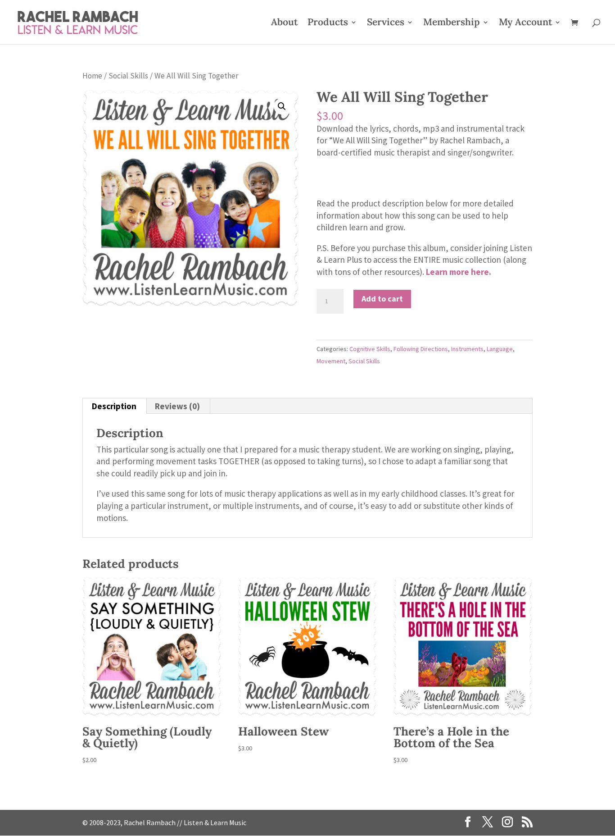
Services (385, 23)
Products (328, 23)
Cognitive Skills (369, 349)
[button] (282, 106)
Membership (451, 23)
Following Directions (420, 349)
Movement (331, 361)
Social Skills (128, 76)
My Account (525, 23)
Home (92, 76)
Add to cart (382, 298)
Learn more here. (458, 271)
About (284, 23)
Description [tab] (114, 406)
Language (500, 349)
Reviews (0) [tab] (177, 406)
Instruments (467, 349)
